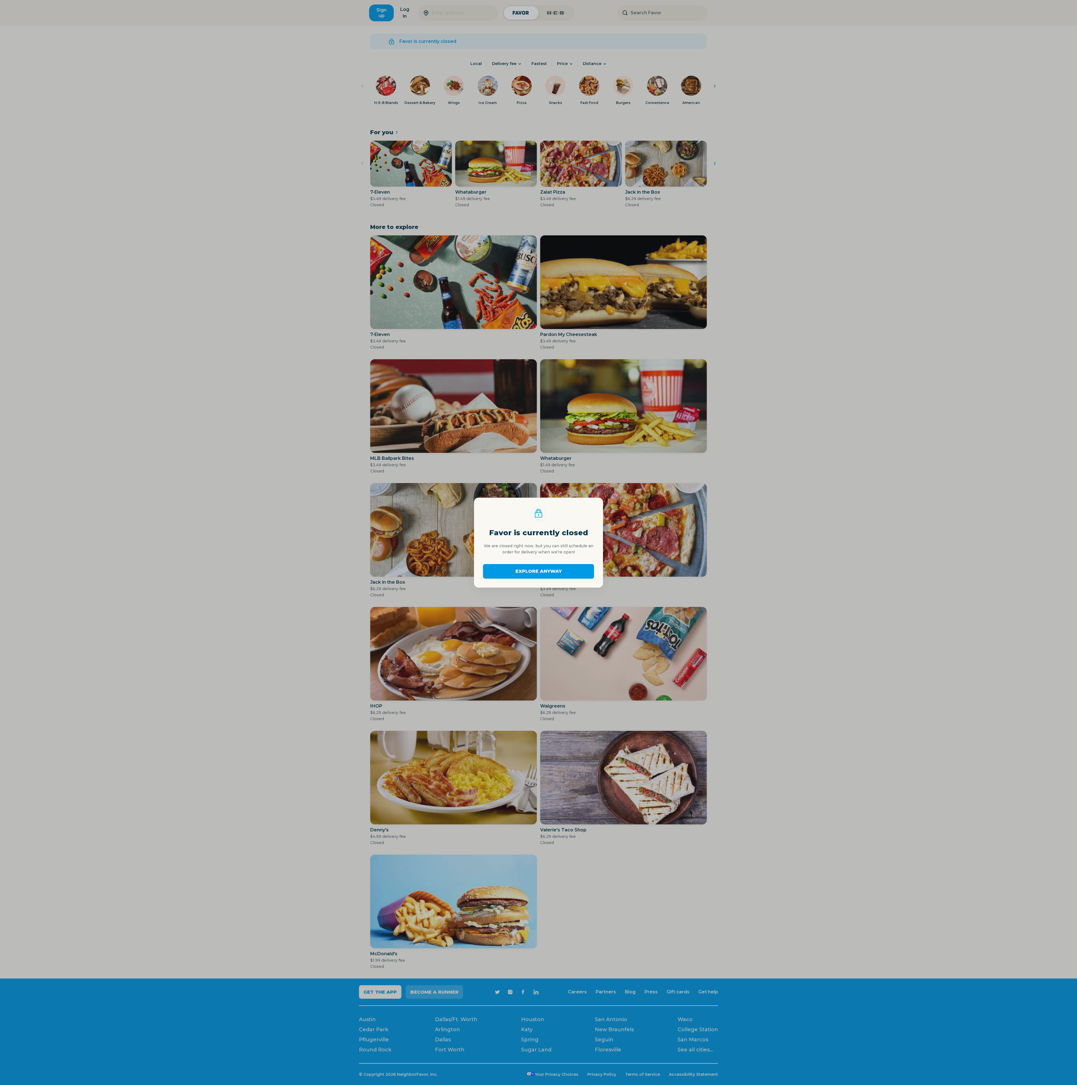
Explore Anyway (539, 571)
